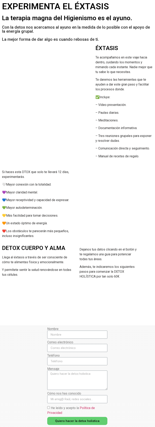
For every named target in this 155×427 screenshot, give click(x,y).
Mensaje (53, 369)
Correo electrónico (60, 342)
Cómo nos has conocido (64, 393)
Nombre (53, 329)
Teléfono (53, 355)
